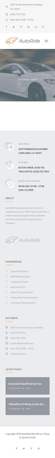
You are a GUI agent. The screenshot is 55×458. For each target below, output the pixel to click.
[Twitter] (14, 27)
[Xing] (21, 27)
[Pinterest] (28, 27)
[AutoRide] (23, 41)
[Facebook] (6, 27)
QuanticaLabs (29, 437)
